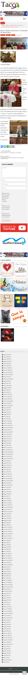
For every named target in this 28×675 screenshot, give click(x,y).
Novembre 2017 (6, 587)
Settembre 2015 (6, 644)
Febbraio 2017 (6, 606)
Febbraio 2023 (6, 447)
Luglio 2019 (5, 542)
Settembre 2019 (6, 538)
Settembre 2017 (6, 591)
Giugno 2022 (6, 465)
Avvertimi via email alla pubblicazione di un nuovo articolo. (6, 215)
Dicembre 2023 (6, 425)
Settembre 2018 (6, 564)
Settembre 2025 (7, 379)
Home (3, 25)
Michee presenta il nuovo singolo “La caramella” (10, 152)
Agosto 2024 (6, 407)
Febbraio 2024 (6, 421)
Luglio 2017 (5, 595)
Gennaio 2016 (6, 635)
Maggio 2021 (6, 494)
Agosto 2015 (6, 646)
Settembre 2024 (7, 405)
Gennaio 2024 (6, 423)
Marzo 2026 (6, 365)
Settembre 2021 (6, 485)
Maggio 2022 (6, 467)
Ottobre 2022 (6, 456)
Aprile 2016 (5, 629)
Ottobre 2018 (6, 562)
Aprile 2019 (5, 549)
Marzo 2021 (5, 498)
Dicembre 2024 (6, 399)
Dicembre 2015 (6, 637)
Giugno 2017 (6, 598)
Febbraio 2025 (6, 394)
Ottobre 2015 (6, 642)
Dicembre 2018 (6, 558)
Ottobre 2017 (6, 589)
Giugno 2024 (6, 412)
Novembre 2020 (7, 507)
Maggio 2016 (6, 626)
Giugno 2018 (6, 571)
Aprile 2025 (6, 390)
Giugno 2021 (6, 491)
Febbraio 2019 (6, 553)
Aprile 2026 (6, 363)
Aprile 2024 (5, 416)
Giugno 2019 (6, 545)
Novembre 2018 (6, 560)
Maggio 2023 (6, 441)
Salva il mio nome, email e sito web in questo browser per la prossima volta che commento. (6, 197)
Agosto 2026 (6, 354)
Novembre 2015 (6, 640)
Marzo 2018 (5, 578)
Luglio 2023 (6, 436)
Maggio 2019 (6, 547)
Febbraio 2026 (6, 368)
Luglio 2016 (5, 622)
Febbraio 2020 (6, 527)
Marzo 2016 (5, 631)
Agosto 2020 (6, 514)
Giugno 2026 (6, 359)
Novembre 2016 (6, 613)
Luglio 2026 (6, 357)
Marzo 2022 (6, 472)
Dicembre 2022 (6, 452)
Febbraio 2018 (6, 580)
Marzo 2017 (5, 604)
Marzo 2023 (6, 445)
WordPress (8, 670)
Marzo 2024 (6, 418)
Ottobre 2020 (6, 509)
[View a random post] (25, 19)
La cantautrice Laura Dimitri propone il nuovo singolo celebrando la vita (12, 158)
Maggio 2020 (6, 520)
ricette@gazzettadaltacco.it (7, 308)
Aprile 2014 (5, 662)
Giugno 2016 (6, 624)
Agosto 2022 (6, 461)
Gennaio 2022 (6, 476)
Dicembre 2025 (6, 372)
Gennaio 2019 (6, 556)
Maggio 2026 (6, 361)
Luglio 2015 (5, 648)
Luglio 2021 (5, 489)
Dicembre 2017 (6, 584)
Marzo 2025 (6, 392)
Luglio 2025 (6, 383)
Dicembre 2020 (6, 505)
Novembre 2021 (6, 480)
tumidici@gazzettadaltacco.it (21, 308)
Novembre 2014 (6, 660)
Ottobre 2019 (6, 536)
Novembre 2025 (7, 374)
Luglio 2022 (6, 463)
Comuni (7, 25)
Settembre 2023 (7, 432)
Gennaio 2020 (6, 529)
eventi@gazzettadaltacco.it (21, 276)
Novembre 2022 (7, 454)
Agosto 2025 (6, 381)
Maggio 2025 (6, 388)
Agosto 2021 (6, 487)
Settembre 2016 (6, 618)
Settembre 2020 (7, 511)
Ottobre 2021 (6, 483)
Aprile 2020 (6, 522)
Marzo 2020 (6, 525)
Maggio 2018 (6, 573)
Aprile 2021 (5, 496)
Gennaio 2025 (6, 396)
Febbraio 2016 (6, 633)
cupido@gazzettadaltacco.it (7, 276)
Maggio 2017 (6, 600)
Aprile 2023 (6, 443)
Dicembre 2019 (6, 531)
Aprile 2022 (6, 469)
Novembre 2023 (7, 427)
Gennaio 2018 (6, 582)
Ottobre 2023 (6, 430)
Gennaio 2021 (6, 503)
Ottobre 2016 (6, 615)
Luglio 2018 (5, 569)
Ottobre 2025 (6, 376)
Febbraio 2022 (6, 474)
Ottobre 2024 (6, 403)
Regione (8, 35)
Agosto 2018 (6, 567)
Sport (13, 35)
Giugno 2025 (6, 385)
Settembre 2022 (7, 458)
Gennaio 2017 (6, 609)
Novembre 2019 (6, 533)
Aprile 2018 (5, 575)
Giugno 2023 (6, 438)
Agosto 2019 (6, 540)
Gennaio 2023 (6, 449)
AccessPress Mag (18, 670)
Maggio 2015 (6, 653)
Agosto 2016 (6, 620)
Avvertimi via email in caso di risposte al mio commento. (6, 207)
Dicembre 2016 (6, 611)
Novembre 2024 (6, 401)
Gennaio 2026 (6, 370)
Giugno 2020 (6, 518)
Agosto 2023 (6, 434)
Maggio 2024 (6, 414)
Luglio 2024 (5, 410)
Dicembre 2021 (6, 478)
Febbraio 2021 (6, 500)
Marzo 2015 (5, 657)
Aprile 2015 (5, 655)
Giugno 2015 (6, 651)
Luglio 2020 (6, 516)
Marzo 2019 (5, 551)
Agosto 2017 (6, 593)
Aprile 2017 (5, 602)
